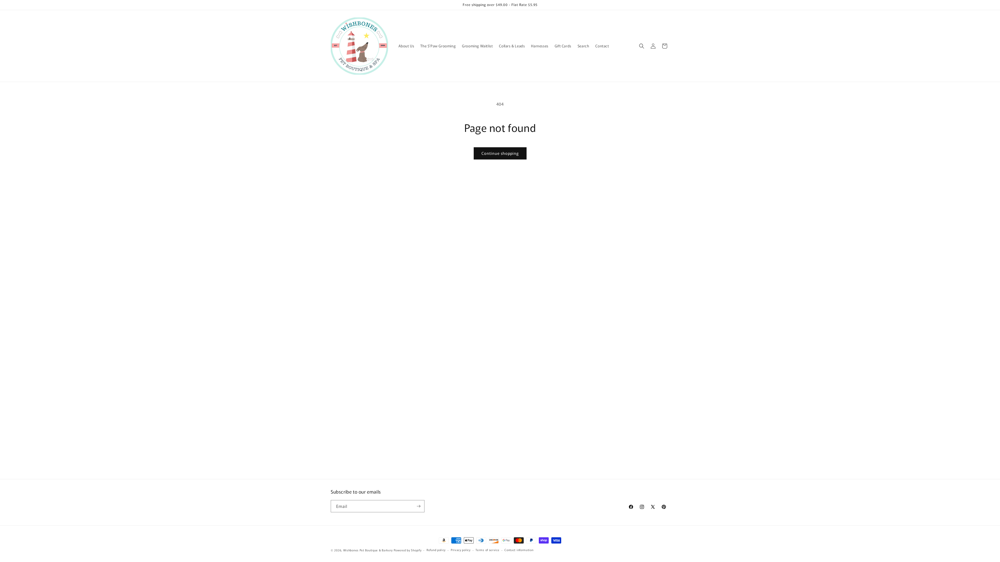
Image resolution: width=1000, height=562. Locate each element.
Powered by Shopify (408, 550)
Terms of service (487, 550)
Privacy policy (461, 550)
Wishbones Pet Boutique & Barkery (368, 550)
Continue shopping (500, 153)
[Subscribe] (418, 506)
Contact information (518, 550)
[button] (641, 46)
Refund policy (436, 550)
